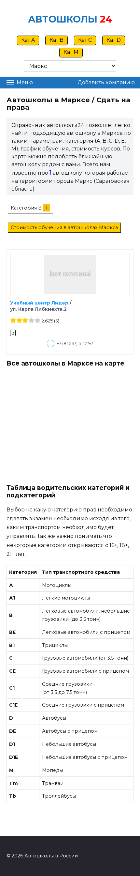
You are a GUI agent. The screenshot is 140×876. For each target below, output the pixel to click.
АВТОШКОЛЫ (62, 19)
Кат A (28, 40)
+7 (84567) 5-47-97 (75, 343)
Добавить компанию (106, 82)
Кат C (85, 40)
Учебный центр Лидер (39, 303)
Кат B (56, 40)
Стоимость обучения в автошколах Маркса (64, 227)
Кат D (113, 40)
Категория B (26, 208)
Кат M (70, 52)
